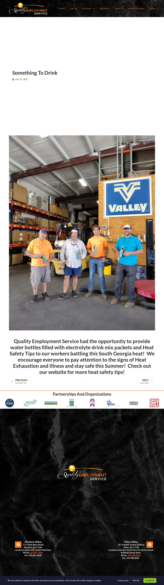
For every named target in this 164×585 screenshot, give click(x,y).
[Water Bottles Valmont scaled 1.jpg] (82, 233)
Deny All (136, 580)
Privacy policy (123, 580)
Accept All (150, 580)
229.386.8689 (134, 555)
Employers (87, 8)
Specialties (104, 8)
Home (62, 8)
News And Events (136, 8)
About (117, 8)
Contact (152, 8)
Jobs (72, 8)
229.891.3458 (36, 553)
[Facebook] (18, 544)
